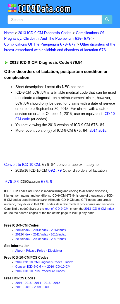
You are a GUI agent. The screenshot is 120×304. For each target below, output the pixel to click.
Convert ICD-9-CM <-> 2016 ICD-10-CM (42, 266)
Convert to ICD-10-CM (22, 164)
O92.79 (55, 170)
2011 (36, 234)
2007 (54, 239)
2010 (54, 234)
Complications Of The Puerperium (40, 44)
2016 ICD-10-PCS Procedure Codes (40, 271)
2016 (18, 282)
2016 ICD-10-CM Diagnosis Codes (39, 262)
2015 (102, 130)
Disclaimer (55, 250)
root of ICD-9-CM (56, 208)
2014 (93, 130)
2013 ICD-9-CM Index (99, 208)
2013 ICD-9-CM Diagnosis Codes (44, 33)
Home (9, 33)
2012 (18, 234)
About (19, 250)
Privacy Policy (35, 250)
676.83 (12, 181)
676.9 (46, 181)
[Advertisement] (44, 147)
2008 (36, 239)
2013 (54, 230)
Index (26, 230)
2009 (18, 239)
